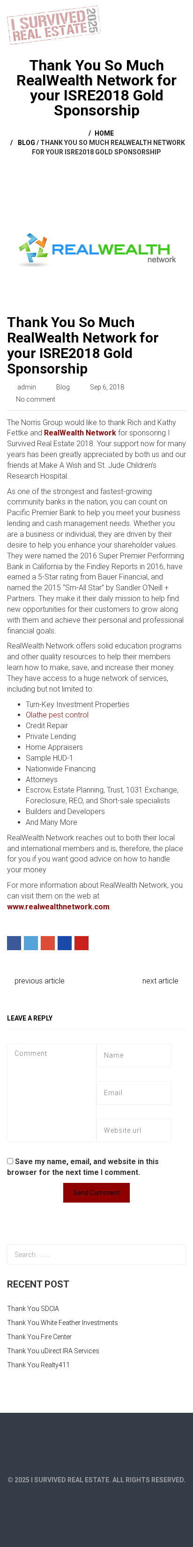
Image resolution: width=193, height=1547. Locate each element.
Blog (26, 142)
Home (104, 133)
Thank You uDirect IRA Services (53, 1351)
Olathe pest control (57, 714)
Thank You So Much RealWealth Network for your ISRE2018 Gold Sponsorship (83, 345)
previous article (39, 980)
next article (161, 980)
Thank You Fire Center (39, 1337)
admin (26, 387)
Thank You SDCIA (33, 1308)
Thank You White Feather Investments (62, 1322)
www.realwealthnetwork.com (58, 906)
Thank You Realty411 (38, 1365)
